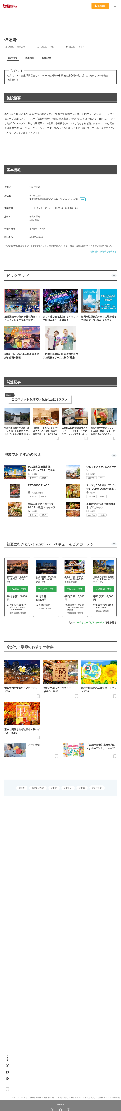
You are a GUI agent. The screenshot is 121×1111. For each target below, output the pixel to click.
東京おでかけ (63, 1097)
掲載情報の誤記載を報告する (103, 251)
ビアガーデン (97, 622)
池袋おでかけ (90, 1097)
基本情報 (14, 169)
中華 (83, 787)
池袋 (22, 787)
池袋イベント (103, 1097)
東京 (55, 787)
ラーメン (98, 787)
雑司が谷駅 (38, 787)
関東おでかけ (35, 1097)
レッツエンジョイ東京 (18, 1097)
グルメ (69, 787)
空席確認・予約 (17, 589)
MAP (82, 199)
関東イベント (49, 1097)
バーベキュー (81, 622)
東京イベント (76, 1097)
